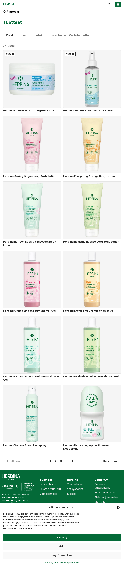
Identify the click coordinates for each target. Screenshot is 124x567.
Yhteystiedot (75, 489)
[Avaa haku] (109, 4)
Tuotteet (46, 480)
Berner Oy (101, 480)
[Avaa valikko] (118, 4)
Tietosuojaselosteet (107, 497)
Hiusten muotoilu (32, 35)
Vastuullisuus (75, 484)
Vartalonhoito (79, 35)
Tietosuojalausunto (69, 562)
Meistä (71, 494)
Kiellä (62, 546)
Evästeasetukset (105, 492)
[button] (119, 507)
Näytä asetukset (62, 555)
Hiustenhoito (57, 35)
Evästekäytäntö (50, 562)
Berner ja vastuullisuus (102, 485)
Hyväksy (62, 537)
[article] (32, 81)
